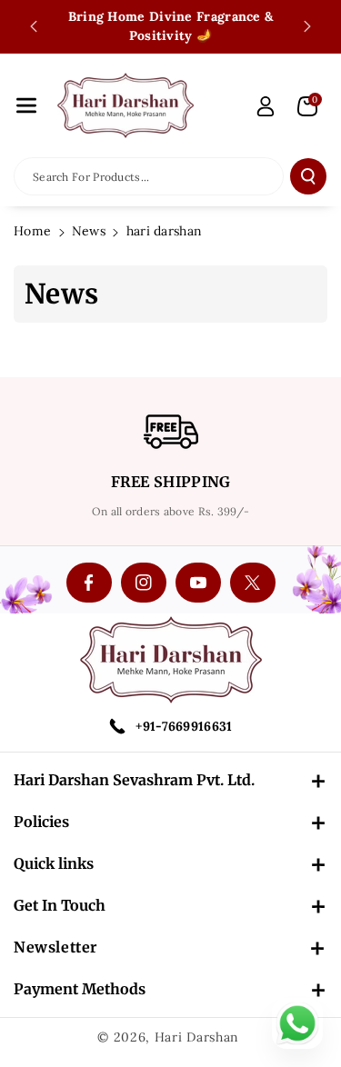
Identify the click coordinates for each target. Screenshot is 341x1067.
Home (32, 231)
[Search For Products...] (308, 176)
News (88, 231)
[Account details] (266, 106)
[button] (26, 105)
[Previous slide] (34, 26)
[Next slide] (307, 26)
